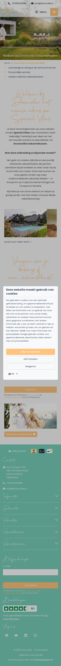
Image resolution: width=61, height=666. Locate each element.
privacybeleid (12, 334)
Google (23, 334)
